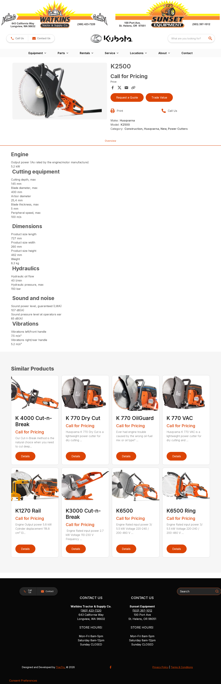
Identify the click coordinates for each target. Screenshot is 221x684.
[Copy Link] (133, 88)
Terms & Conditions (182, 667)
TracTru (60, 667)
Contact (187, 53)
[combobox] (191, 38)
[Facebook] (110, 667)
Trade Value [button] (159, 97)
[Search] (217, 591)
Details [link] (25, 456)
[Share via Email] (126, 88)
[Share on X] (119, 88)
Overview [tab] (110, 140)
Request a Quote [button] (127, 97)
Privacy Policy (160, 667)
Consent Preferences (23, 680)
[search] (210, 38)
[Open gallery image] (59, 91)
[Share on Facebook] (112, 88)
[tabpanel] (59, 92)
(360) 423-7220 (91, 610)
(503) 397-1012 (142, 610)
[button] (17, 38)
